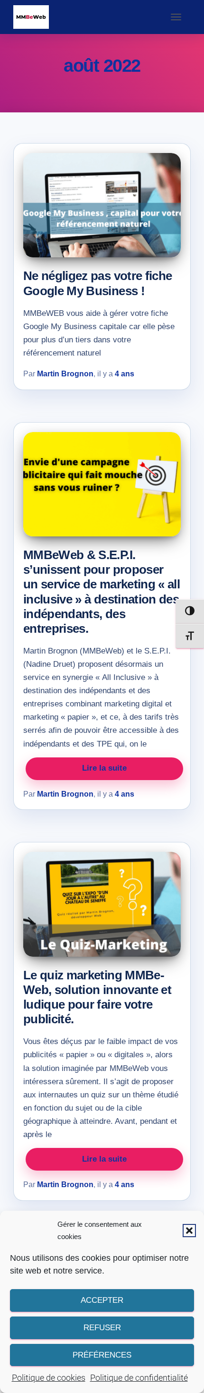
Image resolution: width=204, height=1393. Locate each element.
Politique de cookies (48, 1378)
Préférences (102, 1355)
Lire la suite (104, 768)
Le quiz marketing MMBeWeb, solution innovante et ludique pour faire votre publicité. (97, 997)
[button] (189, 1230)
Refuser (102, 1327)
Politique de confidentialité (139, 1378)
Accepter (102, 1300)
